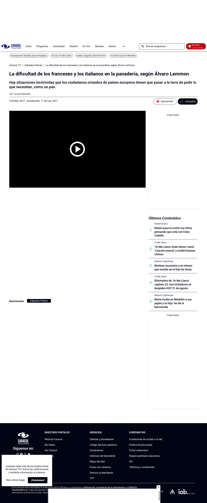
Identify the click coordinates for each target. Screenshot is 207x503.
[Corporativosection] (161, 432)
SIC (131, 461)
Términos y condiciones (141, 467)
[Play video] (77, 149)
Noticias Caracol (53, 439)
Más (123, 46)
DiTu (47, 461)
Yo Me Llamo (160, 242)
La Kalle (49, 456)
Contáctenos (96, 450)
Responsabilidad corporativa (144, 456)
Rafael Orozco (161, 223)
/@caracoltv (166, 101)
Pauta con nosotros (100, 467)
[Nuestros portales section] (71, 432)
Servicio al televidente (101, 472)
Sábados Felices (33, 65)
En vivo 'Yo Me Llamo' (62, 55)
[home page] (11, 46)
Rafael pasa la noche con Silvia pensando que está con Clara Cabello (173, 231)
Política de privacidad (140, 444)
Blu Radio (50, 444)
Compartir (190, 101)
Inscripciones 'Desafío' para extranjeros (29, 55)
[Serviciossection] (116, 432)
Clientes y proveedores (102, 439)
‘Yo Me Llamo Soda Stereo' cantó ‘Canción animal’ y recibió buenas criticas (174, 250)
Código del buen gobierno (103, 444)
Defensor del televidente (102, 456)
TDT (92, 478)
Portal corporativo (138, 450)
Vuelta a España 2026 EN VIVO (90, 55)
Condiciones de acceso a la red (145, 439)
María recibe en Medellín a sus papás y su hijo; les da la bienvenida (173, 303)
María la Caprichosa (163, 261)
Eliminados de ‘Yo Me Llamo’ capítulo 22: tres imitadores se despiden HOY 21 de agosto (172, 284)
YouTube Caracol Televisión (123, 55)
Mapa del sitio (97, 461)
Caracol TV (15, 65)
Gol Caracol (51, 450)
